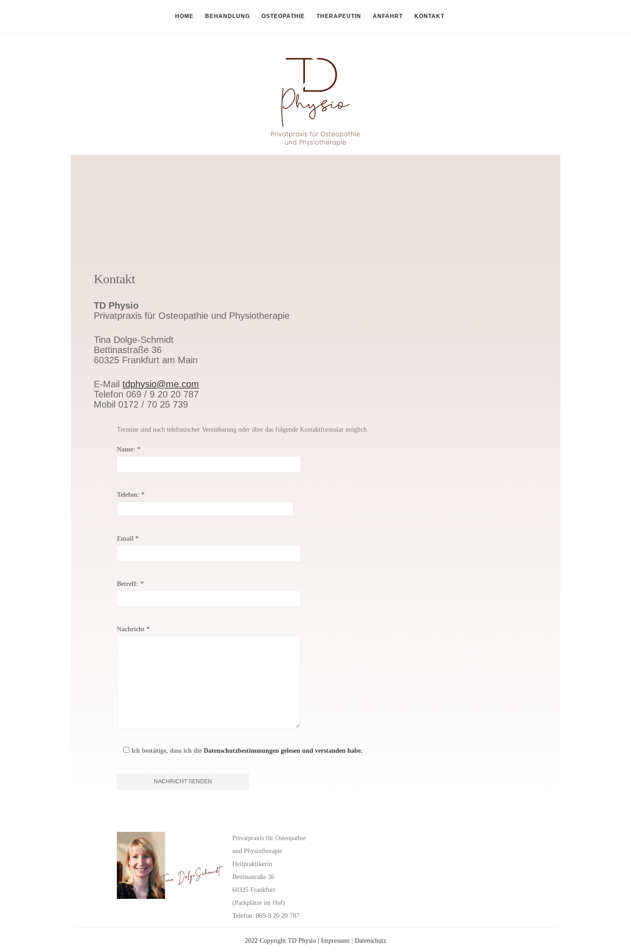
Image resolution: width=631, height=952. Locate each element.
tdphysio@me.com (160, 384)
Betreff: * (130, 583)
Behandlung (227, 16)
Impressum (335, 940)
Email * (128, 538)
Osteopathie (283, 16)
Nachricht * (133, 629)
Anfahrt (388, 16)
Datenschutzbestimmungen (241, 750)
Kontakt (429, 16)
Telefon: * (131, 494)
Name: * (128, 449)
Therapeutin (338, 16)
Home (184, 16)
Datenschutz (370, 940)
